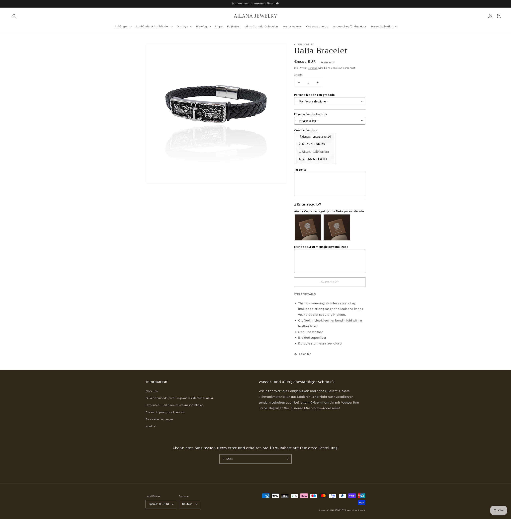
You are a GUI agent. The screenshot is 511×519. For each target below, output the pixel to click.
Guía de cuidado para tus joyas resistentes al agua (179, 398)
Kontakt (151, 426)
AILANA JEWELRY (336, 510)
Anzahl (298, 74)
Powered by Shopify (355, 510)
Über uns (152, 391)
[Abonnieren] (287, 458)
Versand (312, 67)
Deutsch (187, 504)
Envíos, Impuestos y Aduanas (165, 412)
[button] (14, 16)
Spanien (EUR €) (159, 504)
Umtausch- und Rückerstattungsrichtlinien (174, 405)
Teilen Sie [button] (305, 354)
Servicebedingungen (159, 419)
